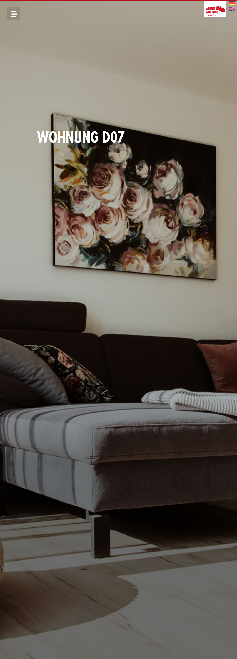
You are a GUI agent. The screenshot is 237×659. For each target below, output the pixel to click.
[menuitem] (232, 3)
